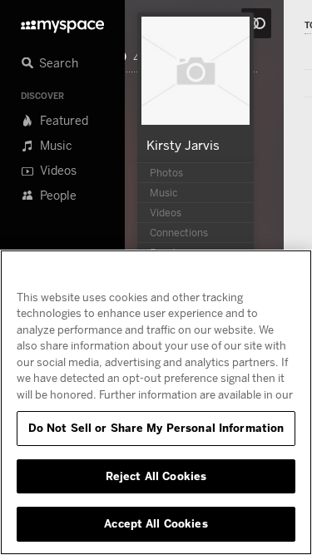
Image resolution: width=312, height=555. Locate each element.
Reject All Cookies (156, 475)
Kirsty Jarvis (183, 144)
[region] (156, 402)
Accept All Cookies (155, 523)
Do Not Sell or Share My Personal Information (156, 427)
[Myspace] (62, 22)
